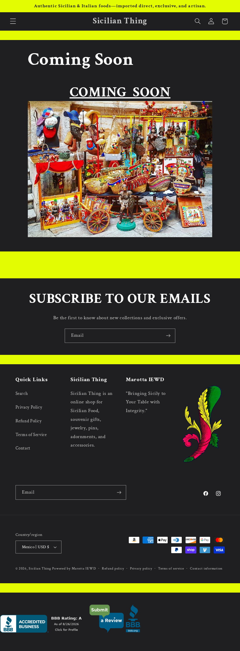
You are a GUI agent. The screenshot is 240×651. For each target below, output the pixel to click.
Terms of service (171, 568)
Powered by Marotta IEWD (74, 568)
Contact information (206, 568)
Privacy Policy (29, 407)
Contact (23, 448)
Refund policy (113, 568)
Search (22, 393)
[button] (13, 21)
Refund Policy (29, 421)
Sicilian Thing (40, 568)
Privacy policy (141, 568)
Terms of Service (31, 435)
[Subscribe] (168, 336)
